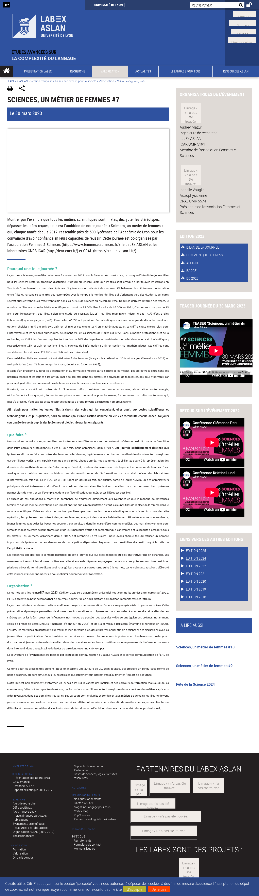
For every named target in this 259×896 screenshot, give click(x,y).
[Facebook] (242, 22)
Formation (19, 849)
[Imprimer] (11, 89)
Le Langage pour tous (86, 795)
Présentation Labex (23, 774)
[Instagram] (242, 39)
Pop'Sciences (82, 815)
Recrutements (82, 840)
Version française (41, 81)
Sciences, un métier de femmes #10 (205, 647)
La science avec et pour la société (75, 81)
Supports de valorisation (89, 766)
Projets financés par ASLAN (30, 815)
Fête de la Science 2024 (195, 684)
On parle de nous (23, 857)
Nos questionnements (87, 799)
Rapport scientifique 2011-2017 (32, 790)
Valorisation (106, 81)
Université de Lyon (108, 5)
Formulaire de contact (87, 844)
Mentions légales (84, 848)
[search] (217, 5)
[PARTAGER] (23, 89)
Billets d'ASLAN (83, 803)
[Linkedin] (243, 31)
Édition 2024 (196, 558)
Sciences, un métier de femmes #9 (204, 665)
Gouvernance (21, 782)
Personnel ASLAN (24, 786)
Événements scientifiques (29, 824)
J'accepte (134, 889)
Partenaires (81, 770)
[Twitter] (244, 13)
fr (5, 5)
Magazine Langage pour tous (92, 807)
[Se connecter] (252, 5)
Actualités (79, 787)
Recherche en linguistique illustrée (95, 819)
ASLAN (23, 81)
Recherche (18, 799)
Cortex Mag (81, 811)
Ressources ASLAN (84, 829)
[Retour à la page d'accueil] (42, 24)
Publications (20, 820)
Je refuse (159, 889)
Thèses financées (23, 836)
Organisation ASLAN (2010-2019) (33, 832)
